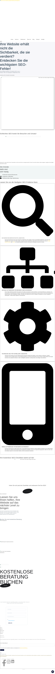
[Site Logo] (27, 19)
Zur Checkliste (27, 491)
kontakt (5, 585)
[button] (0, 41)
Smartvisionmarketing (29, 669)
